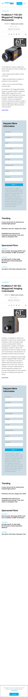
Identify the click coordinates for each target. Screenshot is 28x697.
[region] (14, 691)
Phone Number (9, 148)
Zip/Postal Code (9, 165)
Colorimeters (5, 11)
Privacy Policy (14, 690)
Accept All (14, 694)
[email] (19, 34)
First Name (8, 132)
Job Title (7, 159)
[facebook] (9, 34)
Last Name (8, 137)
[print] (25, 34)
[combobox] (14, 173)
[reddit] (16, 34)
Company (7, 154)
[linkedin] (11, 34)
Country (7, 171)
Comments (7, 177)
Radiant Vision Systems (17, 23)
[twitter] (14, 34)
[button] (3, 3)
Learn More (5, 110)
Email (7, 143)
